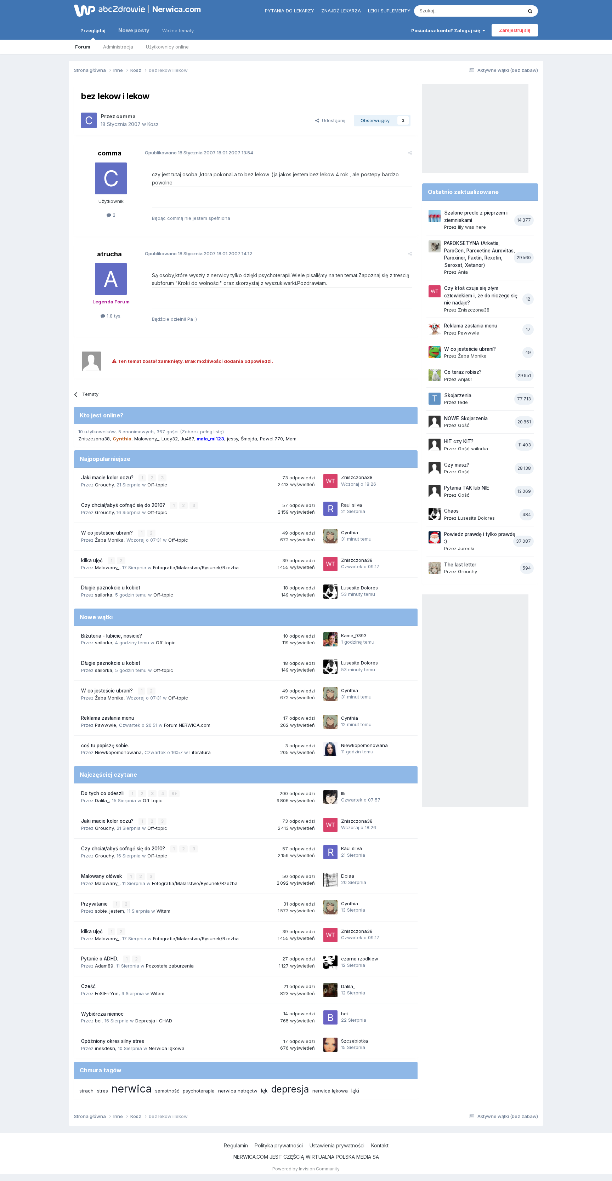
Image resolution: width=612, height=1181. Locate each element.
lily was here (472, 227)
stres (102, 1091)
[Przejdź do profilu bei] (330, 1017)
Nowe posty (133, 30)
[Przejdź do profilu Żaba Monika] (435, 352)
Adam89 (104, 966)
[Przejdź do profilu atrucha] (111, 279)
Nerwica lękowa (167, 1048)
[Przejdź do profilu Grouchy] (435, 568)
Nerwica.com (176, 9)
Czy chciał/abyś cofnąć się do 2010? (123, 505)
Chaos (451, 511)
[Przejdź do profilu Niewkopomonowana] (330, 749)
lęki (355, 1091)
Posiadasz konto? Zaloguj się (446, 30)
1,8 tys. (113, 316)
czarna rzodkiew (359, 959)
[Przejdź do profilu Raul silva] (330, 509)
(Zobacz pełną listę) (202, 431)
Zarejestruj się (515, 30)
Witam (163, 911)
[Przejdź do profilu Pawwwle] (435, 329)
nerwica (132, 1088)
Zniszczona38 (94, 438)
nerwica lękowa (330, 1091)
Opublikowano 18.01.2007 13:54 (199, 152)
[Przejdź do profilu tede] (435, 399)
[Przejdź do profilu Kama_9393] (330, 639)
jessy (232, 438)
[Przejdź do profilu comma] (89, 120)
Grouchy (104, 484)
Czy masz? (456, 465)
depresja (290, 1089)
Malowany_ (146, 438)
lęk (264, 1091)
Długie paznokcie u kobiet (110, 587)
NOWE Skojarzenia (466, 418)
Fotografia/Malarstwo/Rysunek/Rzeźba (196, 567)
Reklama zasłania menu (107, 718)
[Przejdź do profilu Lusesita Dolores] (330, 591)
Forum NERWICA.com (187, 725)
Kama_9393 (354, 635)
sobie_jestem (109, 911)
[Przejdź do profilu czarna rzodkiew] (330, 962)
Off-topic (157, 484)
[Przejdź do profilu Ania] (435, 246)
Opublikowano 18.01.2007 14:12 (198, 253)
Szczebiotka (354, 1041)
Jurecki (466, 548)
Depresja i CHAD (153, 1020)
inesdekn (105, 1048)
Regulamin (236, 1145)
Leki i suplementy (389, 10)
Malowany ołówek (102, 876)
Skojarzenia (457, 395)
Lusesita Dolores (359, 587)
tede (463, 402)
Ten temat (502, 10)
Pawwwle (105, 725)
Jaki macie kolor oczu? (108, 477)
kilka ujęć (92, 560)
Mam (291, 438)
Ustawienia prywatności (337, 1145)
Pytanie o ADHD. (100, 959)
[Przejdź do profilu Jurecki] (435, 537)
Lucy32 (170, 438)
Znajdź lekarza (341, 10)
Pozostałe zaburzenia (170, 966)
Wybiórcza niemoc (102, 1014)
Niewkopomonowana (118, 752)
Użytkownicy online (167, 47)
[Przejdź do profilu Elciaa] (330, 880)
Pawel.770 (271, 438)
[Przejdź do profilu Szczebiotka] (330, 1045)
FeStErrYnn (107, 993)
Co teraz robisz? (463, 372)
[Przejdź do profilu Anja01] (435, 375)
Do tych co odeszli (103, 793)
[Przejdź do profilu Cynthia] (330, 536)
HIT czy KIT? (459, 441)
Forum (82, 47)
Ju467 (187, 438)
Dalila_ (102, 800)
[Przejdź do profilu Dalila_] (330, 990)
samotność (167, 1091)
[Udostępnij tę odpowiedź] (410, 152)
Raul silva (351, 505)
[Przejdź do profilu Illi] (330, 797)
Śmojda (249, 438)
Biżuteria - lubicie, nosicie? (111, 636)
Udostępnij (332, 120)
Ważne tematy (178, 30)
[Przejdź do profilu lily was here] (435, 216)
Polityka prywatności (279, 1145)
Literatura (200, 752)
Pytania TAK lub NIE (466, 488)
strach (86, 1091)
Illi (343, 793)
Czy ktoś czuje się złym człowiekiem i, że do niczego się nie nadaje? (480, 295)
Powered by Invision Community (306, 1168)
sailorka (103, 595)
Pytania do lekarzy (289, 10)
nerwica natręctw (237, 1091)
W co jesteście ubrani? (107, 533)
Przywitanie (95, 904)
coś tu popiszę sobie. (105, 745)
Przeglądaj (93, 30)
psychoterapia (199, 1091)
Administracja (118, 47)
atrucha (109, 254)
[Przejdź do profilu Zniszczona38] (330, 481)
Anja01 (465, 379)
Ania (463, 272)
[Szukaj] (530, 11)
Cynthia (349, 532)
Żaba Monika (109, 540)
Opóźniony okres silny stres (112, 1041)
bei (98, 1020)
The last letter (460, 564)
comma (126, 116)
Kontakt (380, 1145)
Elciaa (347, 876)
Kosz (153, 124)
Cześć (88, 986)
